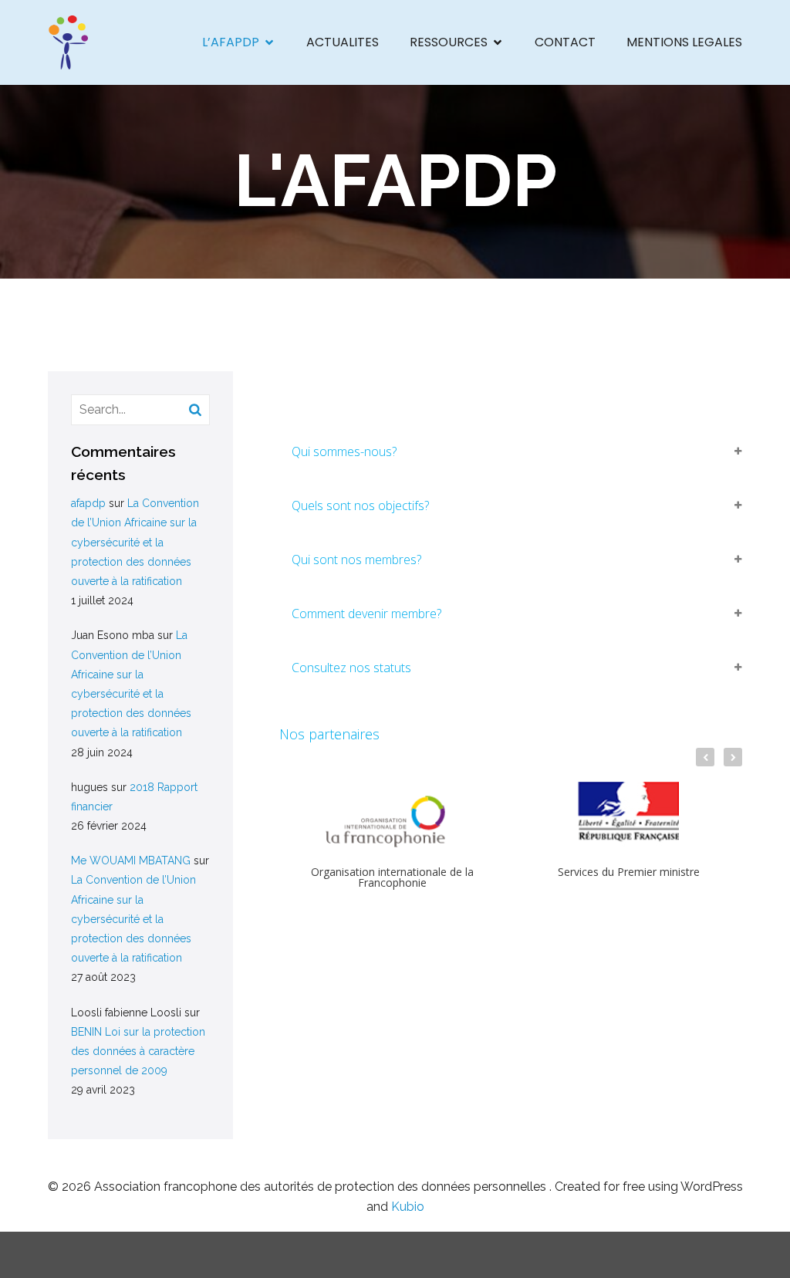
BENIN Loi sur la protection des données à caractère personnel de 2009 (138, 1051)
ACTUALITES (342, 42)
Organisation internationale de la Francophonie (392, 877)
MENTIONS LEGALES (684, 42)
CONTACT (565, 42)
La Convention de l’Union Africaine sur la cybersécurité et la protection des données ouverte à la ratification (135, 542)
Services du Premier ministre (629, 872)
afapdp (88, 503)
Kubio (407, 1206)
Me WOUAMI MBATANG (131, 860)
